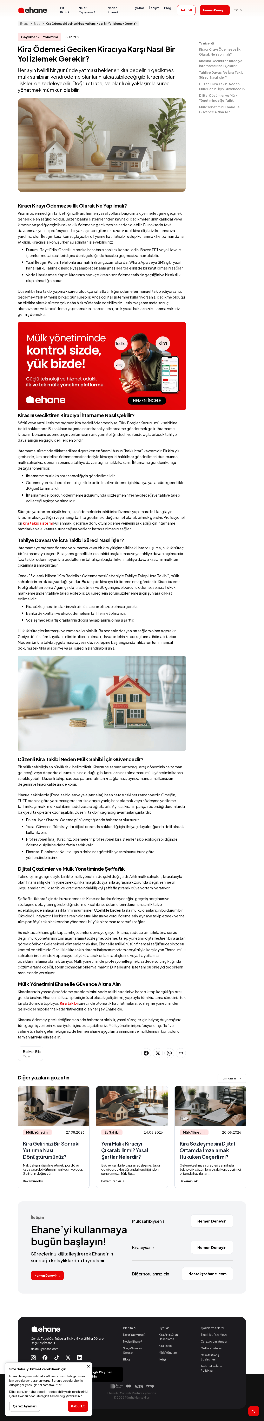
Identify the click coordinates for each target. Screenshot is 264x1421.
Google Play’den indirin (99, 1374)
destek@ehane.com (45, 1349)
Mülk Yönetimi (168, 1352)
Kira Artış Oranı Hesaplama (168, 1337)
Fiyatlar (164, 1328)
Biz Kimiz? (129, 1328)
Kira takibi (69, 1003)
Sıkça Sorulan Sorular (132, 1350)
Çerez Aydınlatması (214, 1341)
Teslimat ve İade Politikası (211, 1368)
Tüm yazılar (228, 1078)
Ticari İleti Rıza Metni (214, 1334)
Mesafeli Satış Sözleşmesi (210, 1357)
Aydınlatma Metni (212, 1328)
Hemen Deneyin (46, 1275)
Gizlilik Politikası (211, 1348)
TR (236, 10)
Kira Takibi (165, 1346)
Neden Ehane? (132, 1341)
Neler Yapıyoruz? (134, 1334)
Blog (126, 1359)
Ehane (24, 23)
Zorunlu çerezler (62, 1380)
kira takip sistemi (38, 523)
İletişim (164, 1359)
